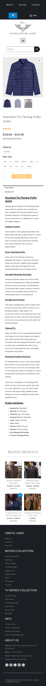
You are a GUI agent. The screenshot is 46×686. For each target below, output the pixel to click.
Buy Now (21, 176)
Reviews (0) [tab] (9, 192)
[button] (23, 40)
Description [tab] (9, 188)
